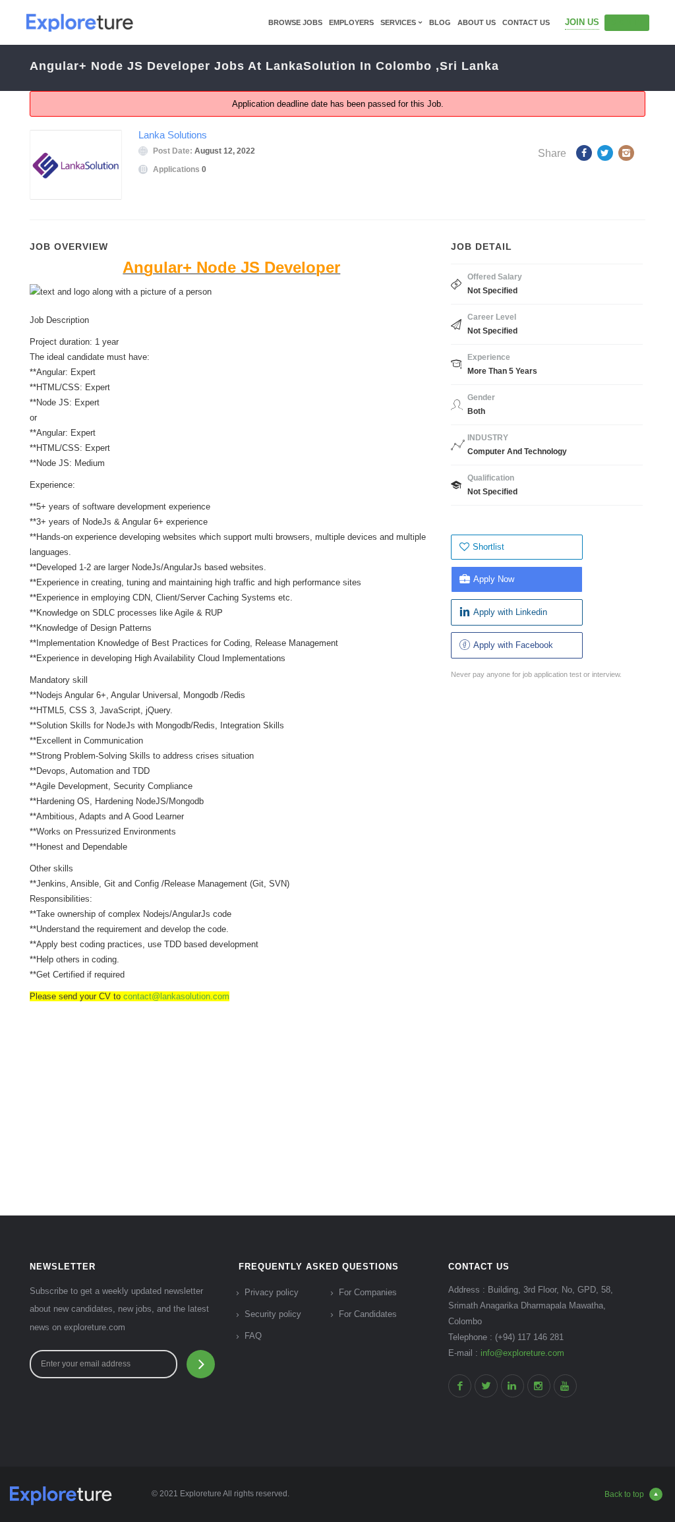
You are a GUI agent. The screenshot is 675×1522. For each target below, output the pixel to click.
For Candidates (368, 1314)
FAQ (253, 1336)
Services (398, 22)
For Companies (368, 1292)
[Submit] (201, 1364)
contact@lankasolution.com (176, 996)
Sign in (627, 22)
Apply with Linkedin (510, 612)
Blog (440, 22)
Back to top (624, 1494)
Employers (351, 22)
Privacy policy (272, 1292)
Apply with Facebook (513, 645)
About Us (476, 22)
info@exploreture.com (522, 1353)
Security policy (273, 1314)
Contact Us (526, 22)
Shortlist (488, 547)
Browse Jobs (295, 22)
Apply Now (493, 579)
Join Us (582, 22)
